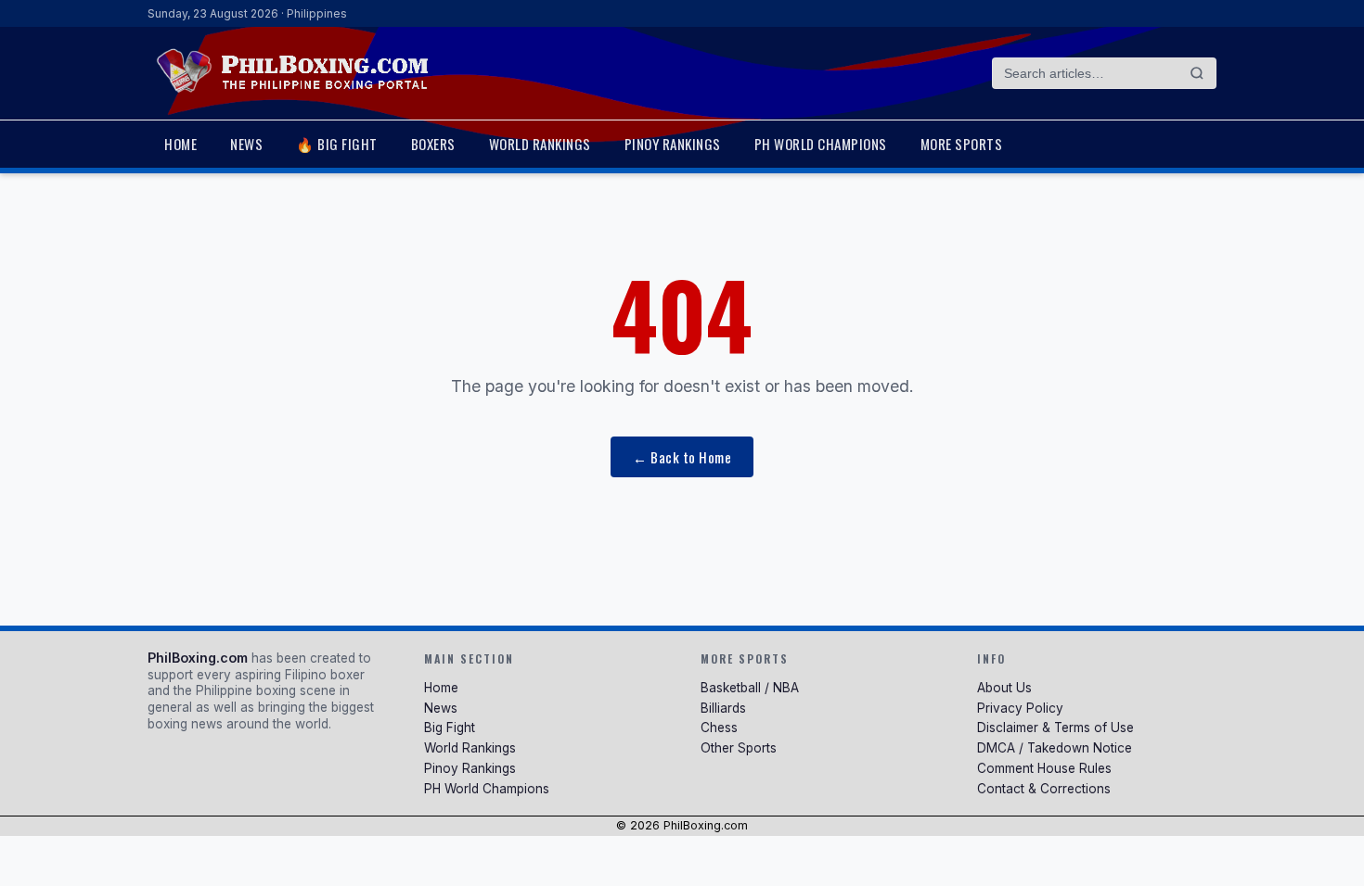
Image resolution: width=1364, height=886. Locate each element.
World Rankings (540, 143)
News (246, 143)
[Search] (1197, 73)
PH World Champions (820, 143)
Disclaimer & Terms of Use (1055, 727)
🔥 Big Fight (337, 143)
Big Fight (449, 727)
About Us (1004, 687)
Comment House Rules (1044, 768)
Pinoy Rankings (672, 143)
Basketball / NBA (750, 687)
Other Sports (739, 747)
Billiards (723, 708)
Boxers (433, 143)
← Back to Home (682, 457)
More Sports (961, 143)
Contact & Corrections (1044, 788)
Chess (719, 727)
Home (180, 143)
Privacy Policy (1020, 708)
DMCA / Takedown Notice (1054, 747)
